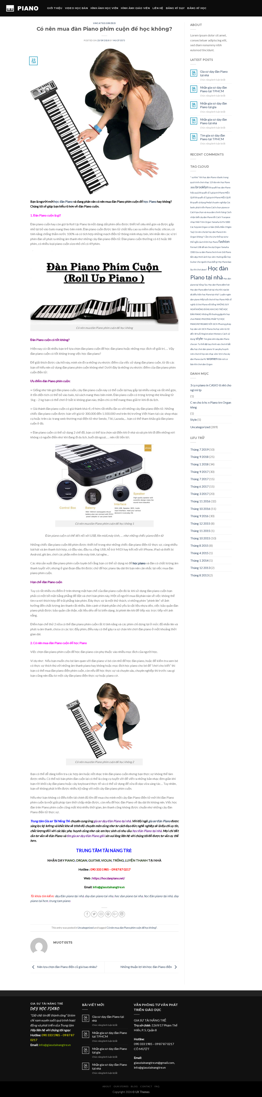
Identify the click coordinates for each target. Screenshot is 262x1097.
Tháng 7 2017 (199, 479)
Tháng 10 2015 (200, 538)
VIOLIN (106, 860)
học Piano (150, 201)
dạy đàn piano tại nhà (69, 896)
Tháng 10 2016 (200, 508)
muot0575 (119, 40)
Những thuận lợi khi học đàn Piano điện (146, 967)
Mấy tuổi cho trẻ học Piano (212, 299)
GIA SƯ (36, 1003)
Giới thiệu (54, 8)
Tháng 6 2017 (199, 486)
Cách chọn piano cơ (220, 207)
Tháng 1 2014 (199, 560)
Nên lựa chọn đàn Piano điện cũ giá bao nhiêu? (66, 967)
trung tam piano (59, 901)
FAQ (157, 1086)
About (106, 1086)
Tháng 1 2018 (199, 464)
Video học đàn (76, 8)
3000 (192, 187)
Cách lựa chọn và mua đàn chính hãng (208, 212)
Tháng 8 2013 (199, 575)
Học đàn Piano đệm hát (219, 284)
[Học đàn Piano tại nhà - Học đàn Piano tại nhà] (22, 8)
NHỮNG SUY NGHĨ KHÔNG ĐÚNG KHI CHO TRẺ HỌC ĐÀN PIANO (209, 309)
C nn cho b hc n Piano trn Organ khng (210, 405)
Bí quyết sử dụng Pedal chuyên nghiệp (208, 202)
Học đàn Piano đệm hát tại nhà (204, 289)
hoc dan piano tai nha (128, 896)
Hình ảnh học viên (104, 8)
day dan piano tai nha (99, 896)
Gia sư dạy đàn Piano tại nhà (214, 73)
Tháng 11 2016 (200, 501)
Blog (134, 1086)
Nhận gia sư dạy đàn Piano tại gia (213, 105)
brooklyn (202, 187)
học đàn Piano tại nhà (147, 831)
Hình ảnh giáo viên (135, 8)
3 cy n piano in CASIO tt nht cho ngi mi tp (210, 387)
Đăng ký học (196, 8)
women (212, 359)
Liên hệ (157, 8)
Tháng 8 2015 (199, 545)
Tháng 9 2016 (199, 516)
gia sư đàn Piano (159, 821)
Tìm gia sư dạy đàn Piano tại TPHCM (212, 137)
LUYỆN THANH (136, 860)
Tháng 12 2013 (200, 567)
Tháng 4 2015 (199, 553)
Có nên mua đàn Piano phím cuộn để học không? (132, 927)
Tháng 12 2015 (200, 523)
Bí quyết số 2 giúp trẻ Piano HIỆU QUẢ (213, 197)
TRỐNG (118, 860)
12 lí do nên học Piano (220, 182)
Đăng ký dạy (175, 8)
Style (193, 419)
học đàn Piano (63, 201)
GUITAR (94, 860)
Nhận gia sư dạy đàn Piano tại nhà (213, 121)
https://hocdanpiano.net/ (108, 878)
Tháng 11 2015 (200, 530)
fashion (224, 241)
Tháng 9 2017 (199, 471)
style (199, 339)
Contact (146, 1086)
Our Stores (121, 1086)
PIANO (70, 860)
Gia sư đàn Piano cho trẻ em (208, 252)
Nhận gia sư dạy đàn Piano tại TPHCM (213, 89)
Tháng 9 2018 (199, 456)
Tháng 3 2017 (199, 493)
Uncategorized (104, 23)
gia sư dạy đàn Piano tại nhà (112, 821)
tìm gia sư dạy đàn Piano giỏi (86, 836)
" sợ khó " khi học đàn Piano (203, 177)
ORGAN (81, 860)
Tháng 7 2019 (199, 449)
